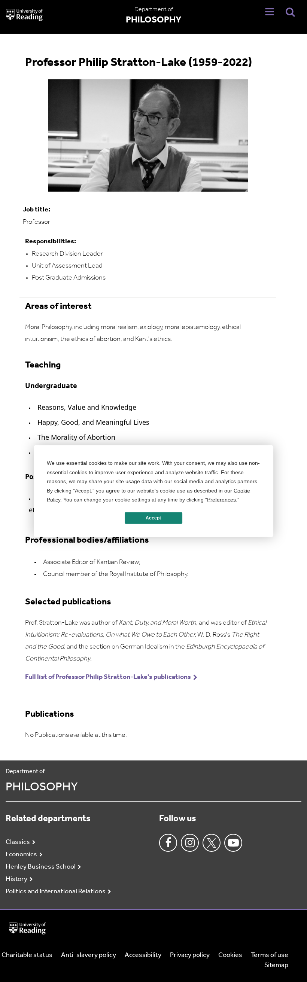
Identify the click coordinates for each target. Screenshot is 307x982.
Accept (153, 518)
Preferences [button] (221, 500)
